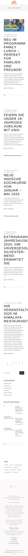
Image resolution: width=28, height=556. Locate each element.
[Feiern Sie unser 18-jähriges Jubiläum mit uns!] (14, 100)
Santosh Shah (7, 472)
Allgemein (6, 36)
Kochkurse (15, 467)
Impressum (21, 552)
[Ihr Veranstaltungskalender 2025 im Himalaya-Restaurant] (14, 293)
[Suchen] (21, 373)
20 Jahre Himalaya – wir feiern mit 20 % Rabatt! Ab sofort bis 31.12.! (19, 409)
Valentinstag (15, 472)
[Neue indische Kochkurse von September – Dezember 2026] (9, 421)
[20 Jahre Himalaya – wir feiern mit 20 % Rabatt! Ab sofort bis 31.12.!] (9, 410)
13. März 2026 (18, 435)
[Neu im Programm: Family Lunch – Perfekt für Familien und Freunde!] (14, 25)
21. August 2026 (18, 413)
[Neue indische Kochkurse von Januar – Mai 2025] (14, 161)
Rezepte (6, 390)
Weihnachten (7, 395)
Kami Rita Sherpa (7, 467)
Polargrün (17, 552)
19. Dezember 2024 (8, 34)
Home (9, 7)
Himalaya (15, 34)
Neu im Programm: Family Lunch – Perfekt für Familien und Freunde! (15, 55)
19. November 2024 (8, 170)
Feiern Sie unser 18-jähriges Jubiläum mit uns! (14, 122)
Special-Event (12, 36)
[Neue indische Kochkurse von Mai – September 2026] (9, 433)
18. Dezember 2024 (8, 110)
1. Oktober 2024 (7, 303)
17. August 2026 (18, 424)
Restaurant (12, 233)
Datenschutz (14, 553)
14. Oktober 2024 (8, 232)
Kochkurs (11, 172)
